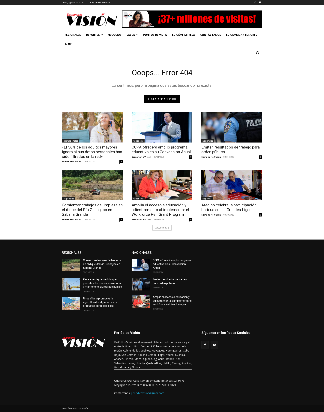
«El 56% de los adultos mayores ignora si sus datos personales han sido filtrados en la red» (92, 152)
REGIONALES (71, 253)
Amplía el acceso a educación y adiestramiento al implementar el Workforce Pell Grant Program (160, 210)
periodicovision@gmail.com (147, 393)
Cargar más (160, 227)
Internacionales (70, 141)
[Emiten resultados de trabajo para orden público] (231, 127)
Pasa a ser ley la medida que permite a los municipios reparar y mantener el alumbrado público (102, 283)
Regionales (68, 198)
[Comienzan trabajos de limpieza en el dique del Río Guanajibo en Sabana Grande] (92, 185)
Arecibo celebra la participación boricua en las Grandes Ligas (228, 207)
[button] (257, 52)
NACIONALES (142, 253)
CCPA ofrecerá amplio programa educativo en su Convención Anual (161, 149)
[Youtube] (260, 3)
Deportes (207, 198)
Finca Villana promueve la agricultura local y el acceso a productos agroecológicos (100, 302)
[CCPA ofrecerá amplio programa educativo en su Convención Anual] (162, 127)
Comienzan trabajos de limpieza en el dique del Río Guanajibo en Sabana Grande (92, 210)
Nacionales (138, 141)
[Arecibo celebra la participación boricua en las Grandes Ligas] (231, 185)
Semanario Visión (71, 161)
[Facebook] (255, 3)
